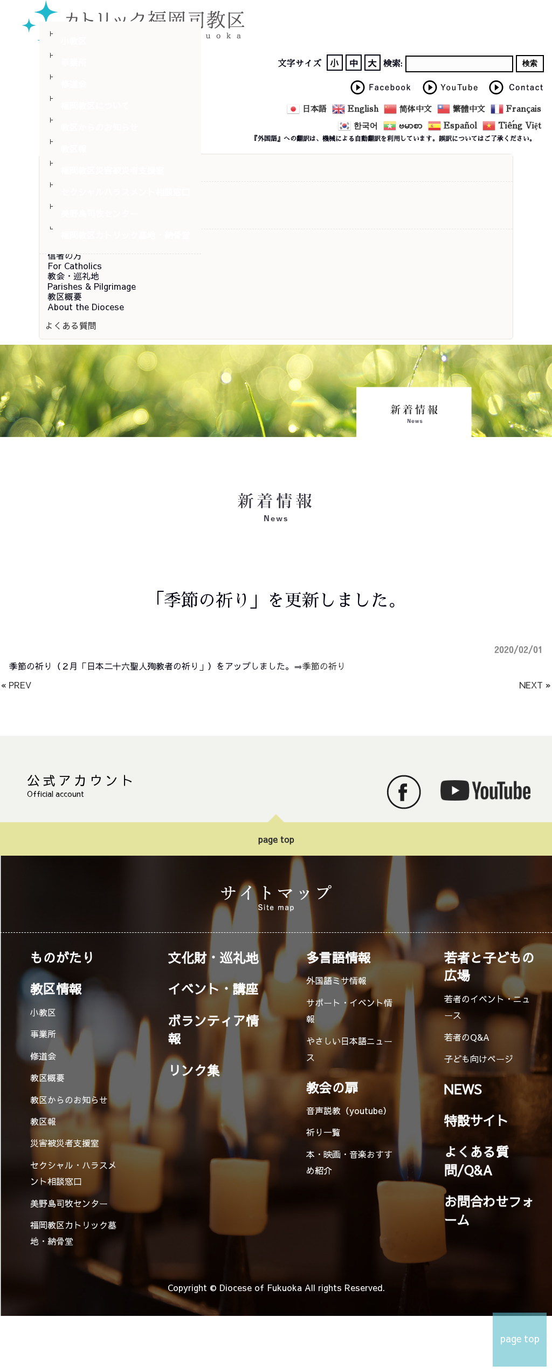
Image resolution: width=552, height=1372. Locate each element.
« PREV (16, 685)
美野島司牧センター (100, 213)
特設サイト (476, 1120)
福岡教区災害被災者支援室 (112, 170)
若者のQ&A (466, 1037)
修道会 (74, 84)
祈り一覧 (323, 1132)
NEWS (463, 1089)
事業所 (74, 62)
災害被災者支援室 (64, 1143)
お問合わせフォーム (489, 1210)
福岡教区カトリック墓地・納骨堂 (125, 235)
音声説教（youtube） (348, 1110)
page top (276, 839)
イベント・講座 (213, 988)
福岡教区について (95, 105)
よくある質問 (70, 325)
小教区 (74, 40)
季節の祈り (324, 666)
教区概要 (47, 1077)
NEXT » (535, 685)
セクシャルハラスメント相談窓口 (125, 191)
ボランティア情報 (213, 1029)
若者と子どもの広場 (489, 966)
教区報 (74, 148)
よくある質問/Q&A (476, 1160)
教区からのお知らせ (100, 127)
